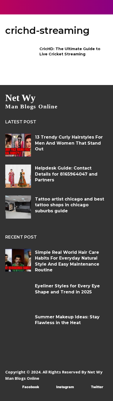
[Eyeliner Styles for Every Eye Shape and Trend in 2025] (18, 293)
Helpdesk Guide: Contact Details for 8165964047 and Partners (66, 174)
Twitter (97, 387)
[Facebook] (14, 387)
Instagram (65, 387)
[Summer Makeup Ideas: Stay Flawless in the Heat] (18, 324)
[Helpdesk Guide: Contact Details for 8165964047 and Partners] (18, 176)
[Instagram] (48, 387)
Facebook (30, 387)
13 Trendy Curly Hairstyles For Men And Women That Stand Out (69, 143)
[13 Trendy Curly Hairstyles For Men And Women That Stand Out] (18, 145)
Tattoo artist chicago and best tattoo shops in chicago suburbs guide (69, 205)
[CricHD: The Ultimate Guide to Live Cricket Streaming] (20, 57)
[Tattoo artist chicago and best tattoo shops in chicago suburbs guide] (18, 207)
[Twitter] (83, 387)
